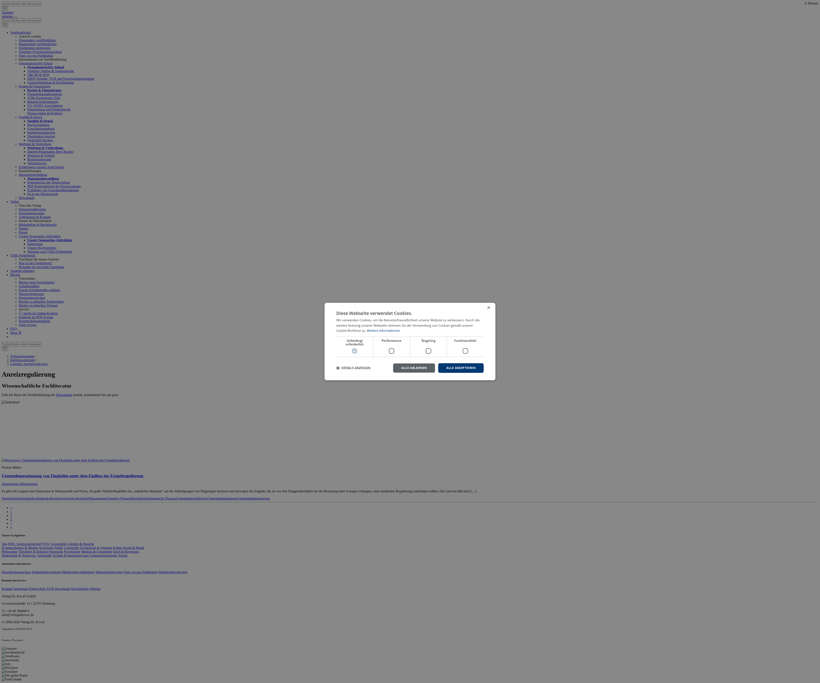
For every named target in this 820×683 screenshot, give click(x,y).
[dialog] (410, 341)
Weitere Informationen (383, 331)
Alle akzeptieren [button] (461, 368)
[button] (353, 368)
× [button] (488, 307)
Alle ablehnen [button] (414, 368)
